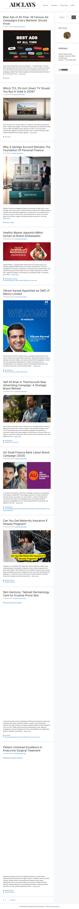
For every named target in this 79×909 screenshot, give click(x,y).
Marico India (8, 371)
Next (13, 900)
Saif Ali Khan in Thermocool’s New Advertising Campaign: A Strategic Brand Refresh (25, 385)
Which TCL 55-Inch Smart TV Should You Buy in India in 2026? (26, 90)
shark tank (34, 280)
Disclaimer (54, 5)
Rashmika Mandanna (41, 508)
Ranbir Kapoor (31, 508)
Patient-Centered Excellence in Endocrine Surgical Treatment (22, 749)
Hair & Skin (7, 735)
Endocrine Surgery (9, 892)
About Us (45, 5)
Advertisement (8, 278)
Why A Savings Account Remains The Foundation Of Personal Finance (26, 148)
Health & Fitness (9, 890)
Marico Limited (15, 371)
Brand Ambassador (10, 280)
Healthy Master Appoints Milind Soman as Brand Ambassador (23, 234)
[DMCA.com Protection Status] (63, 70)
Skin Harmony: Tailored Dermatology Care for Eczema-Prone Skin (26, 593)
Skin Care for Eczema (34, 737)
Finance (12, 222)
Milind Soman (27, 280)
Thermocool (15, 442)
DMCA (72, 5)
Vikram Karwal (23, 371)
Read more (22, 74)
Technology (8, 136)
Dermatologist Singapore (11, 737)
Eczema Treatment (23, 737)
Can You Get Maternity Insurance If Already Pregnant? (25, 522)
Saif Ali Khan (8, 442)
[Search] (74, 17)
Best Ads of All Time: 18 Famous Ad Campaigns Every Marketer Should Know (25, 20)
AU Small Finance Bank (11, 508)
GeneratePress (55, 906)
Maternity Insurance (10, 581)
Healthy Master (19, 280)
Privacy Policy (64, 5)
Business (7, 78)
